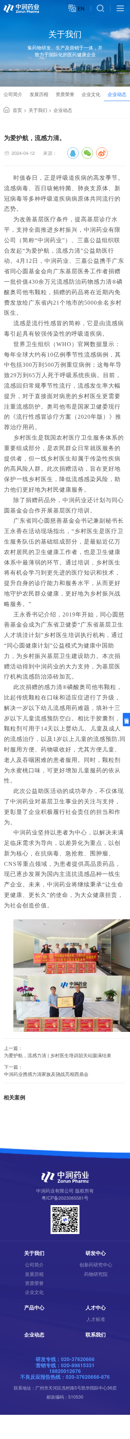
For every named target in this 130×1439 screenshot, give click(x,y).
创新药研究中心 (95, 1264)
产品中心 (34, 1307)
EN (81, 8)
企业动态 (117, 94)
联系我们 (96, 1334)
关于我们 (38, 110)
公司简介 (13, 94)
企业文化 (91, 94)
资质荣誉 (65, 94)
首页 (17, 110)
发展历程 (39, 94)
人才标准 (95, 1319)
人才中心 (96, 1307)
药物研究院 (96, 1274)
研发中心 (96, 1253)
